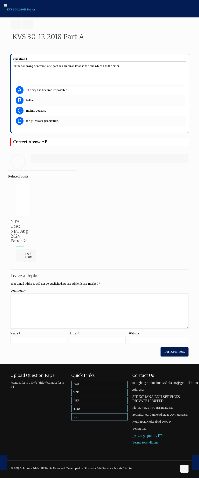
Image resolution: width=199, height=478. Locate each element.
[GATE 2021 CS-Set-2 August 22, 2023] (3, 462)
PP (160, 435)
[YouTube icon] (175, 468)
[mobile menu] (192, 8)
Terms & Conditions (145, 442)
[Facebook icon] (170, 468)
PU (75, 417)
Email (74, 333)
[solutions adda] (19, 8)
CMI (76, 384)
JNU (76, 400)
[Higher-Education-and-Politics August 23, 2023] (195, 462)
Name (15, 333)
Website (134, 333)
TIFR (76, 408)
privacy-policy (144, 435)
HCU (76, 392)
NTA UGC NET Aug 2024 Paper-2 (19, 231)
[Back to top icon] (184, 469)
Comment (18, 290)
